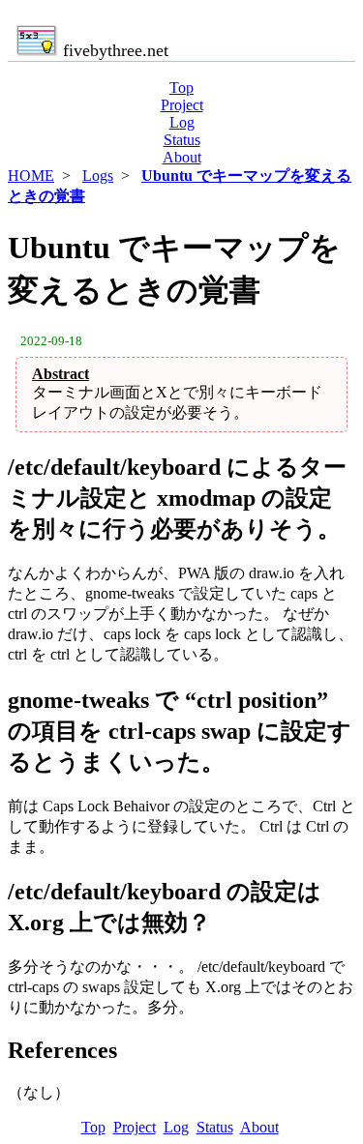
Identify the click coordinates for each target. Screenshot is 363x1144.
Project (182, 105)
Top (181, 87)
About (182, 157)
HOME (31, 175)
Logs (97, 175)
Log (182, 122)
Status (182, 140)
